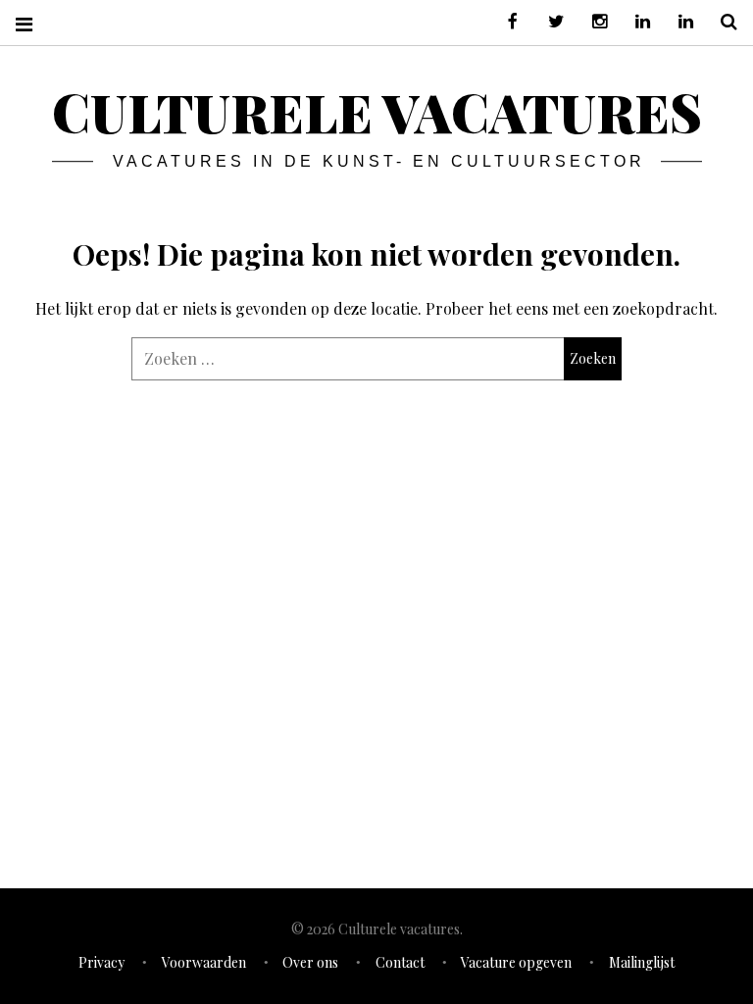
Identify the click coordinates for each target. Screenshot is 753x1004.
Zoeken (721, 22)
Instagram (592, 22)
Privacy (101, 962)
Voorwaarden (204, 962)
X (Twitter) (549, 22)
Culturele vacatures (377, 111)
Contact (400, 962)
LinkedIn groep (635, 22)
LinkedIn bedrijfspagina (678, 22)
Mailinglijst (642, 962)
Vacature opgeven (516, 962)
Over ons (310, 962)
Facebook (506, 22)
